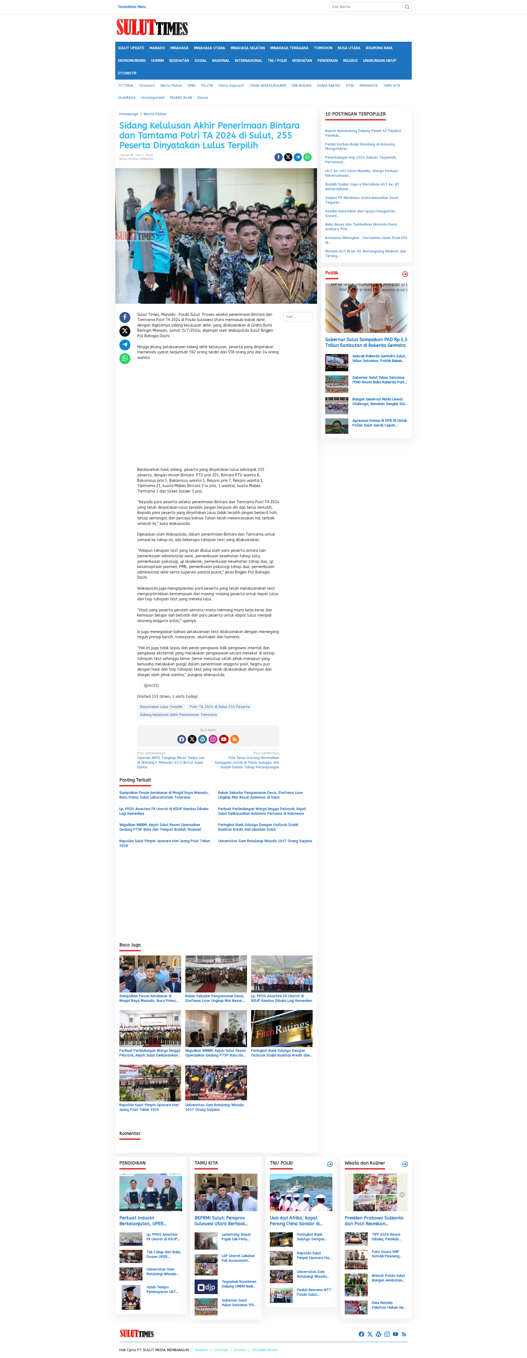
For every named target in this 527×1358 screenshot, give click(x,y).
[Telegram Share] (298, 157)
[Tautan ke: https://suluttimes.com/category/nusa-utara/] (405, 274)
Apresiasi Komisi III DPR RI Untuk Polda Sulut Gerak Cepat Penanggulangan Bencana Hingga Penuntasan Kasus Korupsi (379, 423)
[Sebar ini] (278, 157)
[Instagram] (213, 739)
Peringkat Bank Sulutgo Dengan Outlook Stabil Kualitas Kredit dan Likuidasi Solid (258, 827)
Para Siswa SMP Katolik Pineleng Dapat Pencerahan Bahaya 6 (387, 1254)
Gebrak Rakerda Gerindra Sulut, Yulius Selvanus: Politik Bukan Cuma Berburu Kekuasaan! (379, 358)
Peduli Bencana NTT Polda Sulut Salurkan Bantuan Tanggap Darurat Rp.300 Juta (314, 1292)
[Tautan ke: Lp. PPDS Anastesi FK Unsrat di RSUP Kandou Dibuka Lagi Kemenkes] (130, 1239)
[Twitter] (192, 739)
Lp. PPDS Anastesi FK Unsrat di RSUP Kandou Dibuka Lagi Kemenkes (163, 811)
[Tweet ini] (288, 157)
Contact (221, 1350)
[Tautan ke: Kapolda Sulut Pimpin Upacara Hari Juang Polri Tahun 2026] (281, 1258)
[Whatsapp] (307, 157)
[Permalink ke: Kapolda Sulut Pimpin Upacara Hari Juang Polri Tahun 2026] (150, 1083)
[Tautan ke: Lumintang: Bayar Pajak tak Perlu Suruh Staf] (206, 1241)
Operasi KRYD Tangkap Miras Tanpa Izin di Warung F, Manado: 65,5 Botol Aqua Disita (170, 760)
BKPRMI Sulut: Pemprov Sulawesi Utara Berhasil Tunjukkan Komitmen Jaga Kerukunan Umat (222, 1221)
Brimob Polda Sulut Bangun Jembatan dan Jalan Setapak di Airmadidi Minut (388, 1278)
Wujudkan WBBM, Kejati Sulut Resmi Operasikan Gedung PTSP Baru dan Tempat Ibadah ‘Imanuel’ (160, 827)
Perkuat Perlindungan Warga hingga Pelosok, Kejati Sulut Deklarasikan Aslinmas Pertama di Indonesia (262, 811)
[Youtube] (223, 739)
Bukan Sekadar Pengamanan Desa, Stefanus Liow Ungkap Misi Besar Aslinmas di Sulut (260, 795)
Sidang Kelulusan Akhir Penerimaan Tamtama (178, 715)
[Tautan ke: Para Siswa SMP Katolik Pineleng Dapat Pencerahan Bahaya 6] (356, 1259)
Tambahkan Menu (131, 7)
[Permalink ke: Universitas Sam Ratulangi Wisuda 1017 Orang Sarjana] (216, 1083)
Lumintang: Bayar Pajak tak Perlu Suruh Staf (236, 1237)
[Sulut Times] (152, 27)
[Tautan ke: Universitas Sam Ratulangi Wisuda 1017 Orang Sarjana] (130, 1274)
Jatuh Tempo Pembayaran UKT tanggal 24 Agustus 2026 (164, 1289)
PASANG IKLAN (265, 1350)
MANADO (146, 159)
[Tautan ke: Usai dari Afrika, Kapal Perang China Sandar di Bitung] (301, 1192)
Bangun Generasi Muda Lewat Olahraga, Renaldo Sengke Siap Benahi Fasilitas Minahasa (379, 401)
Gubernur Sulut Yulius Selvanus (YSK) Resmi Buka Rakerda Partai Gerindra (380, 380)
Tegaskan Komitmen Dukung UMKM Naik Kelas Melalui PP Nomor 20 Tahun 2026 (239, 1284)
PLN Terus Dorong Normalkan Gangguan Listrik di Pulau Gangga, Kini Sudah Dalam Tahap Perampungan (247, 760)
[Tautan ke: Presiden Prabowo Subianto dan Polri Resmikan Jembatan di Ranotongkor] (376, 1192)
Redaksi (201, 1350)
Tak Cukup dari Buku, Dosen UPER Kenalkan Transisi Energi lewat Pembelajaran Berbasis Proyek (164, 1254)
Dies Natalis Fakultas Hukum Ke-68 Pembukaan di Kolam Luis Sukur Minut (389, 1305)
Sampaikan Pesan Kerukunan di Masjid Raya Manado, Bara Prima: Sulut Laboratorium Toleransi (164, 795)
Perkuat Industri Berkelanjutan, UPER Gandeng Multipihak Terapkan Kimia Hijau (141, 1221)
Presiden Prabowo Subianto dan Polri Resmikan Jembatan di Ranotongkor (374, 1221)
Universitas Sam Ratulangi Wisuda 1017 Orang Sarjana (265, 841)
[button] (407, 7)
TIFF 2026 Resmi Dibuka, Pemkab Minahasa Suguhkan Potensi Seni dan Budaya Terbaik (388, 1237)
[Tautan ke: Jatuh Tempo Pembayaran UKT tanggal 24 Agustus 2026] (131, 1297)
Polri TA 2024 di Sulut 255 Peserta (220, 707)
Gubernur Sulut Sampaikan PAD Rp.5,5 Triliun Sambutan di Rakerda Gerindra (366, 342)
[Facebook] (181, 739)
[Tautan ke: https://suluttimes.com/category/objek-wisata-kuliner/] (405, 1164)
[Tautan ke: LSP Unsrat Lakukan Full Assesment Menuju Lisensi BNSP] (206, 1264)
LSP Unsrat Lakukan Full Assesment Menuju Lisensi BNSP (239, 1258)
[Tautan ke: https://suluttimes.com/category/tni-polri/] (330, 1164)
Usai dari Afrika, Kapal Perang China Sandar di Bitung (294, 1221)
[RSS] (234, 739)
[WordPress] (202, 739)
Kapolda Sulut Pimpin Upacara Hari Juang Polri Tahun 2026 (164, 843)
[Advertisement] (208, 415)
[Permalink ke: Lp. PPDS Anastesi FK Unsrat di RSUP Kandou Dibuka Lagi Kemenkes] (282, 974)
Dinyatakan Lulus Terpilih (161, 707)
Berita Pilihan (129, 159)
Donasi (240, 1350)
